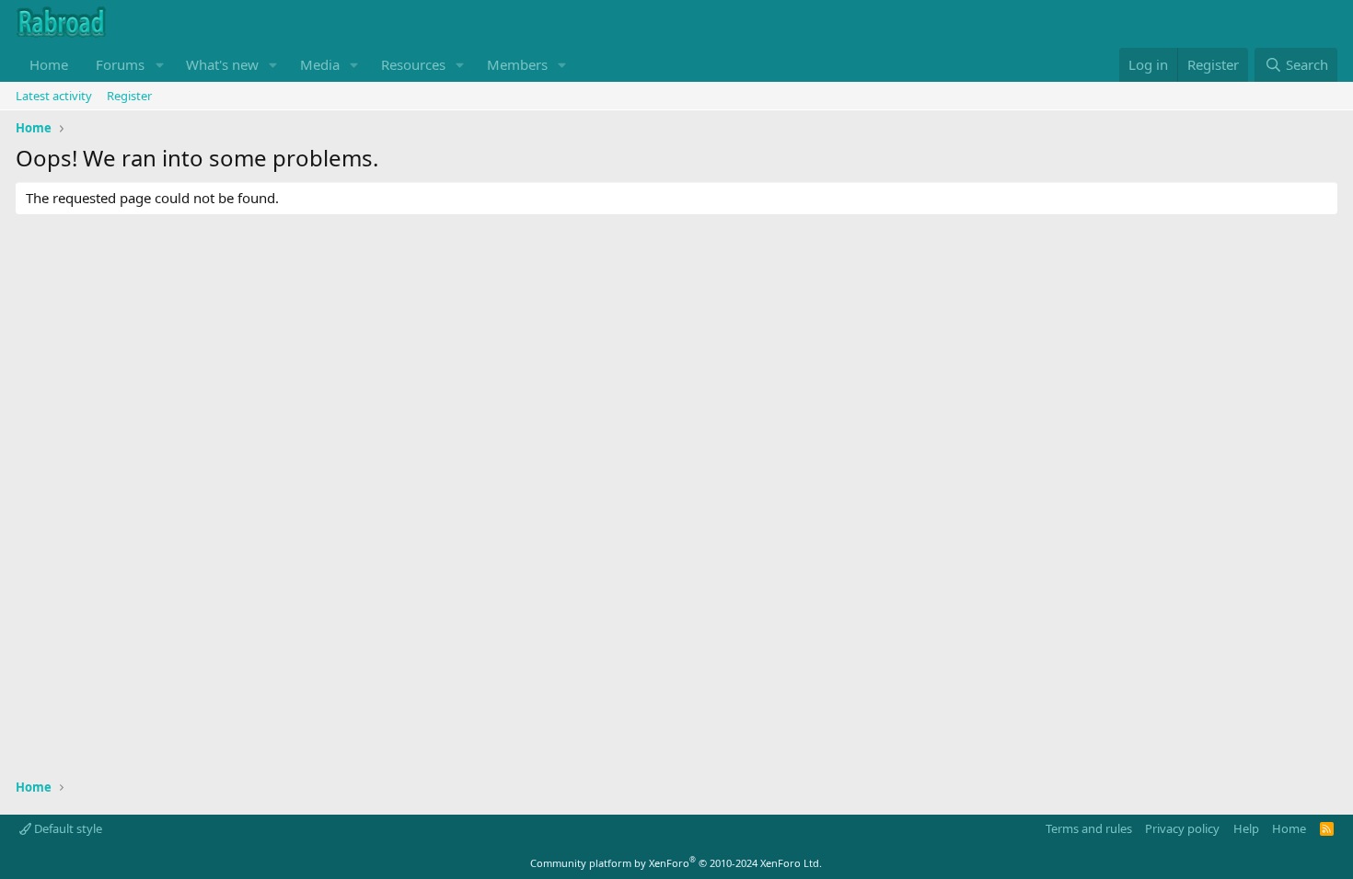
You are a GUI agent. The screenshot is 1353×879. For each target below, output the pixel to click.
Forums (120, 64)
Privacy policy (1182, 828)
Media (320, 64)
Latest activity (54, 95)
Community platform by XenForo (676, 863)
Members (517, 64)
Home (48, 64)
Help (1246, 828)
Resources (413, 64)
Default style (66, 828)
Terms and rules (1089, 828)
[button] (159, 65)
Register (129, 95)
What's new (222, 64)
